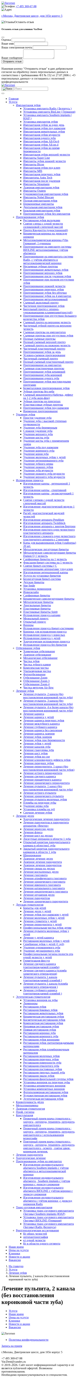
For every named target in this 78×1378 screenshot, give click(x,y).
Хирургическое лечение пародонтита (46, 819)
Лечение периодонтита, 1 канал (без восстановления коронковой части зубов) (48, 768)
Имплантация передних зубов (41, 174)
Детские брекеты (33, 582)
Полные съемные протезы (39, 338)
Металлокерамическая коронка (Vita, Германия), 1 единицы (46, 242)
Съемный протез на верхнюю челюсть (47, 322)
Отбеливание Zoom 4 (36, 684)
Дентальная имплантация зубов (42, 207)
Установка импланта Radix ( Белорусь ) (47, 108)
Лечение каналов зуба (36, 746)
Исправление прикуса (29, 480)
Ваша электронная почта (16, 47)
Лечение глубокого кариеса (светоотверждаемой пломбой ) (42, 992)
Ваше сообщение (11, 57)
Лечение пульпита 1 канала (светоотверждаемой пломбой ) (42, 979)
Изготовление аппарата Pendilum (43, 519)
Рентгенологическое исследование (37, 1230)
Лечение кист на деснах (38, 835)
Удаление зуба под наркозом (40, 447)
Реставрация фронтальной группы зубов (48, 1079)
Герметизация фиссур (36, 960)
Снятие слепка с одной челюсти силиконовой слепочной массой (43, 225)
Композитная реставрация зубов (43, 1023)
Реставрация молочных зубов (41, 1056)
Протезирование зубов (30, 217)
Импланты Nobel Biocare (38, 197)
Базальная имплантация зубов (41, 210)
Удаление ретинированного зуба (43, 460)
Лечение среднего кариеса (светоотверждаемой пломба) (41, 965)
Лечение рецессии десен (38, 829)
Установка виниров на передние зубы (46, 1082)
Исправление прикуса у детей (41, 638)
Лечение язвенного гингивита (42, 884)
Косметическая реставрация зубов (44, 1019)
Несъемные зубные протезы (40, 266)
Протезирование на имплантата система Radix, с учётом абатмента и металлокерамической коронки (48, 260)
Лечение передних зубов (38, 763)
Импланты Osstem (34, 190)
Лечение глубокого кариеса (40, 727)
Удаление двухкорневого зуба (41, 950)
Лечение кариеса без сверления (42, 730)
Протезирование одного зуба (41, 378)
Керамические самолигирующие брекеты (48, 598)
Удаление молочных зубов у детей (44, 457)
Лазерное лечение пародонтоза (42, 865)
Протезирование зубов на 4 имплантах (47, 296)
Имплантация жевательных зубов (44, 131)
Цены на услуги (19, 1250)
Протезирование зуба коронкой (42, 375)
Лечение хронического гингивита (44, 881)
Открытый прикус (34, 621)
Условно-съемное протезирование (44, 355)
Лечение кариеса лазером (39, 733)
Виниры (28, 625)
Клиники (14, 1253)
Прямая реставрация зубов (39, 1029)
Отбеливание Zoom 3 (36, 681)
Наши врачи (16, 1246)
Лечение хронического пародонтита (45, 901)
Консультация (24, 1115)
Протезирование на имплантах (42, 365)
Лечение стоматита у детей (40, 921)
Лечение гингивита (35, 875)
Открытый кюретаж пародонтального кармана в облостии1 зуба (46, 844)
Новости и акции (19, 1256)
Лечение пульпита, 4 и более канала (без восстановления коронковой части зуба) (48, 709)
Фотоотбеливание (34, 674)
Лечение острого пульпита (39, 792)
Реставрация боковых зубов (40, 1010)
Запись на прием (11, 1345)
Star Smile (29, 585)
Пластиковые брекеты (37, 608)
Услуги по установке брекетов (42, 575)
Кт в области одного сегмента (41, 1243)
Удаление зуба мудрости (38, 470)
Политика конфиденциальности (28, 1339)
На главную (16, 1266)
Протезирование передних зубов (43, 289)
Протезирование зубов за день (42, 352)
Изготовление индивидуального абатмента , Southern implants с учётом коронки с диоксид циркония (46, 1181)
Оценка (6, 39)
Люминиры (30, 1003)
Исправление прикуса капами (41, 615)
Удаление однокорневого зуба (41, 947)
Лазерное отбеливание (37, 654)
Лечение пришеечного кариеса (42, 779)
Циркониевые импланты (38, 203)
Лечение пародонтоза (36, 898)
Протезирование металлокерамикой (45, 299)
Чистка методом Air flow (38, 687)
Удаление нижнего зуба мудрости (44, 473)
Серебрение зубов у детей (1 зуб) (43, 944)
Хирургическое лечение (31, 1158)
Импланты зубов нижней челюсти (44, 161)
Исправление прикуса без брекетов (45, 644)
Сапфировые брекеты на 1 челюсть (45, 559)
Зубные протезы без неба (38, 391)
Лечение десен (25, 815)
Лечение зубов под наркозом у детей (46, 914)
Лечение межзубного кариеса (41, 723)
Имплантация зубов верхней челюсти (46, 154)
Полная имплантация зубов (40, 200)
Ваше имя (7, 43)
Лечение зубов (25, 690)
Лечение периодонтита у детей (42, 924)
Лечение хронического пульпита (43, 796)
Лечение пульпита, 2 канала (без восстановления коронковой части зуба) (48, 696)
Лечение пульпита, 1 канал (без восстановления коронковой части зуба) (48, 788)
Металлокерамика (27, 1105)
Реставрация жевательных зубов (43, 1013)
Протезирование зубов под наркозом (46, 407)
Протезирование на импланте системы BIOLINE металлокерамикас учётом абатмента (47, 250)
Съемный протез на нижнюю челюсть (46, 345)
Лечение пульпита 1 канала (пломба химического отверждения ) (45, 985)
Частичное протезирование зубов (44, 305)
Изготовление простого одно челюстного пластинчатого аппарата (49, 531)
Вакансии (15, 1260)
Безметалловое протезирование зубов (46, 388)
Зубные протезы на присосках (42, 401)
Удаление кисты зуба (36, 437)
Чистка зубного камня (37, 664)
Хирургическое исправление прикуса (46, 641)
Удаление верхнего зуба (38, 434)
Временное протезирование (40, 411)
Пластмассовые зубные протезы (43, 404)
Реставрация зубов (34, 1006)
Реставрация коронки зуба (39, 1033)
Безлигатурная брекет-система (42, 579)
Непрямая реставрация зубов (41, 1026)
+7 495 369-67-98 (26, 6)
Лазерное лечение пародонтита (42, 861)
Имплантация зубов (28, 105)
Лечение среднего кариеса (39, 776)
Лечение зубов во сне (36, 756)
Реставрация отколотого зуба (41, 1065)
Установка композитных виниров (44, 1088)
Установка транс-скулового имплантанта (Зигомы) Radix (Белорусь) (48, 1225)
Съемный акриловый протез (40, 302)
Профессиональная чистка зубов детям (47, 927)
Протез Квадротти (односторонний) (45, 230)
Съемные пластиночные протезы (43, 368)
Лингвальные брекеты (37, 605)
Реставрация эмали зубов (38, 1075)
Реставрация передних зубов (41, 1059)
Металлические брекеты (38, 602)
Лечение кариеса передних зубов (43, 720)
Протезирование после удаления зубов (47, 276)
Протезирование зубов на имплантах (39, 1161)
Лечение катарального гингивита (44, 888)
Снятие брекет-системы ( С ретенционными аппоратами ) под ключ (48, 567)
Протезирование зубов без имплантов (46, 213)
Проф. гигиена (25, 1112)
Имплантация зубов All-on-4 (40, 144)
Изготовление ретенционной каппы (45, 572)
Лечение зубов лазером (37, 736)
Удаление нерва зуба (36, 806)
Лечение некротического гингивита (45, 891)
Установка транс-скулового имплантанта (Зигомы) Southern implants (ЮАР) (48, 1212)
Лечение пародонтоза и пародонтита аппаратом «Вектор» (46, 824)
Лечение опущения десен (39, 894)
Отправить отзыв (12, 61)
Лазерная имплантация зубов (41, 187)
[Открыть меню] (2, 93)
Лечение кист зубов (35, 753)
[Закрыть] (2, 37)
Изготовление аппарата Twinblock (44, 523)
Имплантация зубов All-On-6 (41, 141)
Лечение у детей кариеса (38, 937)
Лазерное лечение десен (38, 858)
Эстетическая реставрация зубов (43, 1098)
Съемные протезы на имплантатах (44, 332)
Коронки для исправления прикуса (45, 631)
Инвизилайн (31, 592)
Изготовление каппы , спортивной (44, 490)
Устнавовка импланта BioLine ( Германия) (49, 111)
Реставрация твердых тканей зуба (44, 1072)
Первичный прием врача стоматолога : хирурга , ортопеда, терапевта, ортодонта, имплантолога (49, 1122)
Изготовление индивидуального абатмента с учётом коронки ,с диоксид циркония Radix (47, 1201)
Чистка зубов (31, 661)
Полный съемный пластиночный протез (48, 361)
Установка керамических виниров (44, 1085)
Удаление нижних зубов (38, 467)
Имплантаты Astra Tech (37, 177)
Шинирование (32, 855)
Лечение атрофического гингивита (45, 878)
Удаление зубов (25, 414)
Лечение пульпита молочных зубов (45, 799)
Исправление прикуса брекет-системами (48, 628)
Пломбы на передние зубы (39, 802)
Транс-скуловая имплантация (34, 1207)
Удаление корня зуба (36, 453)
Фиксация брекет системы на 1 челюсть (48, 562)
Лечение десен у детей (37, 911)
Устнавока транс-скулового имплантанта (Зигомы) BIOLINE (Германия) (48, 1219)
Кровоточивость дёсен (30, 1102)
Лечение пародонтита (29, 1154)
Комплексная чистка (36, 667)
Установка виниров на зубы (40, 1000)
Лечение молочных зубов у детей (44, 917)
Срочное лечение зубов (37, 812)
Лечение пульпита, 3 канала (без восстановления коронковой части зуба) (48, 702)
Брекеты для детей (34, 908)
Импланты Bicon (33, 164)
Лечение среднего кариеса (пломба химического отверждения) (45, 972)
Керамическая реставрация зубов (43, 1016)
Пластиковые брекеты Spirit (40, 611)
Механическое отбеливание (40, 657)
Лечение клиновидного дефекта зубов (47, 759)
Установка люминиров (37, 588)
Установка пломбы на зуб (39, 809)
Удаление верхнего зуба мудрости (44, 477)
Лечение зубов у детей (37, 743)
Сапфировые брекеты (36, 595)
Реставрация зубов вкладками (41, 220)
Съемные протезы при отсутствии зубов (48, 335)
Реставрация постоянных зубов (42, 1069)
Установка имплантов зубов (40, 121)
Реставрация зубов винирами (41, 1039)
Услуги (13, 101)
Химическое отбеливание (39, 651)
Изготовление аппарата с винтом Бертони (49, 526)
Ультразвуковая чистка (37, 671)
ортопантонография (35, 1237)
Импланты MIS (32, 171)
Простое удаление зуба (37, 417)
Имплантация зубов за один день (43, 124)
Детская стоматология (29, 904)
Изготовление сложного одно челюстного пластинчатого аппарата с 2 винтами (49, 538)
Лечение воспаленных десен (41, 871)
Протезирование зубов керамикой (44, 371)
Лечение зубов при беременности (44, 740)
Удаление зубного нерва (38, 463)
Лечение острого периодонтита (42, 773)
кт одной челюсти (34, 1240)
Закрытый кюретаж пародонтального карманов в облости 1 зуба (46, 850)
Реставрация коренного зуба (40, 1036)
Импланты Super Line (36, 157)
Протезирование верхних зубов (42, 273)
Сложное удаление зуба (37, 430)
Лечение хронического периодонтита (46, 783)
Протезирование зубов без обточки (45, 292)
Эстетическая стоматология (33, 996)
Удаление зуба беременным (40, 427)
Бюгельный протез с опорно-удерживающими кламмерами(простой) (47, 311)
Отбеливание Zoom (35, 677)
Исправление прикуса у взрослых (44, 634)
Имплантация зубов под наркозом (44, 128)
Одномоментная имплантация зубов (45, 194)
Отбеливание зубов (28, 648)
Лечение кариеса (33, 713)
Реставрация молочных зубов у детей (46, 940)
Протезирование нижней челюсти (44, 286)
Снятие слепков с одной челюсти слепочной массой (43, 501)
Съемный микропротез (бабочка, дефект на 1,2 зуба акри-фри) (48, 396)
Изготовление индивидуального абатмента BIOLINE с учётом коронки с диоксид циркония (48, 1191)
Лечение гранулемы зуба (38, 750)
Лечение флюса (32, 832)
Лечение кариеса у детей (38, 717)
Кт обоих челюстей (35, 1233)
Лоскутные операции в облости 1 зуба (47, 838)
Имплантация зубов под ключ (41, 167)
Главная (14, 98)
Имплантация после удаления (41, 180)
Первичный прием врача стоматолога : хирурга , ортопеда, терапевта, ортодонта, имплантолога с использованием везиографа (49, 1133)
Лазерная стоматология (30, 1108)
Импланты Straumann (36, 184)
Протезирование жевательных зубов (45, 269)
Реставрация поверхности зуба (42, 1062)
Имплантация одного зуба (39, 138)
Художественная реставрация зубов (45, 1095)
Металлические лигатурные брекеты (46, 549)
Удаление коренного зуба (38, 450)
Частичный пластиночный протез (44, 348)
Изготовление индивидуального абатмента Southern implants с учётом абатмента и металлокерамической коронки (46, 1169)
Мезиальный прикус (36, 618)
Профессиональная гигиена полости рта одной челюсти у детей (48, 955)
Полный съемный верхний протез (44, 342)
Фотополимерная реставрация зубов (45, 1092)
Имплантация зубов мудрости (41, 134)
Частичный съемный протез (40, 358)
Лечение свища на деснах (39, 868)
